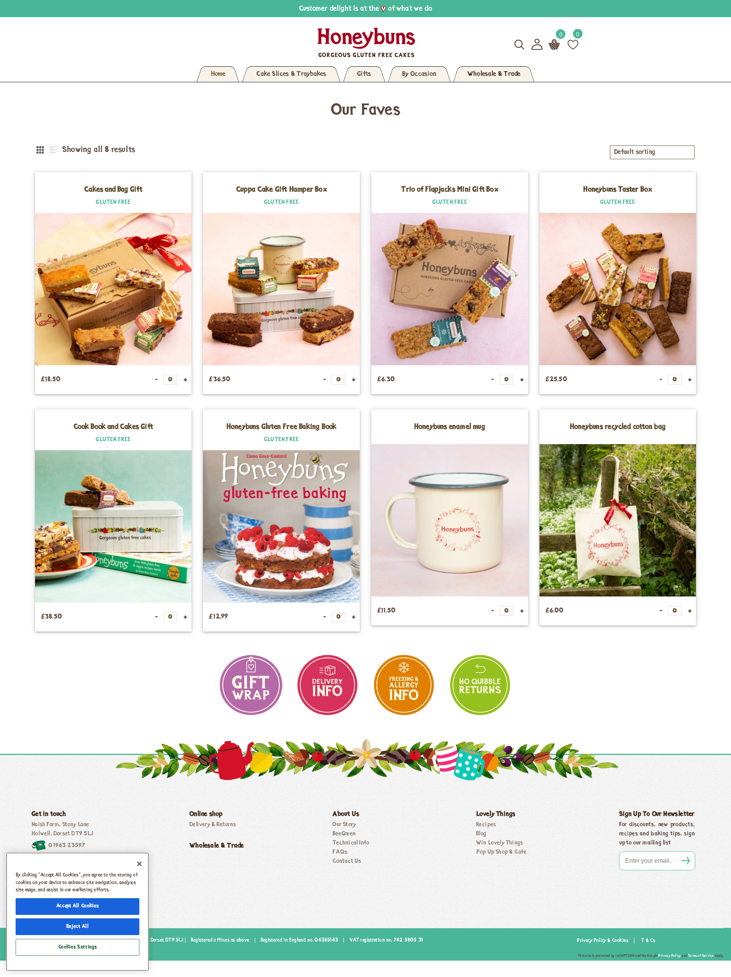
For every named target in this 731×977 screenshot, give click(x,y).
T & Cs (648, 940)
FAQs (340, 852)
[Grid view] (41, 150)
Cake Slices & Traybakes (291, 74)
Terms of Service (700, 956)
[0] (573, 44)
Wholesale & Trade (493, 74)
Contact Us (346, 861)
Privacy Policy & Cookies (602, 940)
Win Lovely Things (499, 843)
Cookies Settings (77, 947)
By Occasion (419, 74)
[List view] (52, 150)
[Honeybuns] (292, 42)
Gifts (364, 74)
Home (218, 74)
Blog (481, 834)
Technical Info (350, 843)
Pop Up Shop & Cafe (501, 852)
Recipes (486, 825)
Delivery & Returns (212, 825)
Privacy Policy (669, 956)
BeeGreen (344, 834)
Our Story (344, 825)
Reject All (77, 926)
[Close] (139, 863)
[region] (77, 911)
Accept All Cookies (77, 905)
